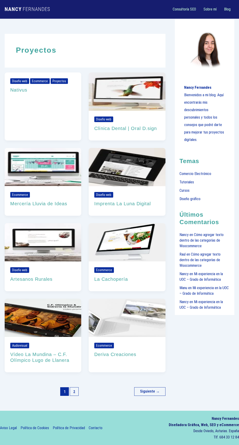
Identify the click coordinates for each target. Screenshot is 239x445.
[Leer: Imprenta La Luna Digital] (127, 166)
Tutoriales (186, 182)
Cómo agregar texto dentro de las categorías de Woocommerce (201, 240)
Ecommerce (40, 81)
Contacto (95, 428)
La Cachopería (111, 279)
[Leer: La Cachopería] (127, 242)
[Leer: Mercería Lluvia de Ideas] (43, 166)
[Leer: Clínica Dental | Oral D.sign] (127, 91)
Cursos (184, 190)
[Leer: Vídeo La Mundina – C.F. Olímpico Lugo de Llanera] (43, 317)
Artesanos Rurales (31, 279)
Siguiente (150, 391)
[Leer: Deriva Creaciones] (127, 317)
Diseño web (19, 81)
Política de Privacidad (69, 428)
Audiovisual (19, 345)
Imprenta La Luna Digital (122, 203)
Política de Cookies (35, 428)
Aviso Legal (8, 428)
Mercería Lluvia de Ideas (38, 203)
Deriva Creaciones (115, 354)
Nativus (18, 89)
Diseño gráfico (189, 199)
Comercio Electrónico (195, 173)
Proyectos (59, 81)
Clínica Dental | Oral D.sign (125, 128)
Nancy (184, 235)
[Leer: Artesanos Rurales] (43, 242)
